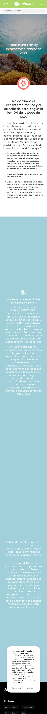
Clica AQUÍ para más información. (23, 681)
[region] (23, 669)
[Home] (23, 3)
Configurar (16, 688)
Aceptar (30, 688)
